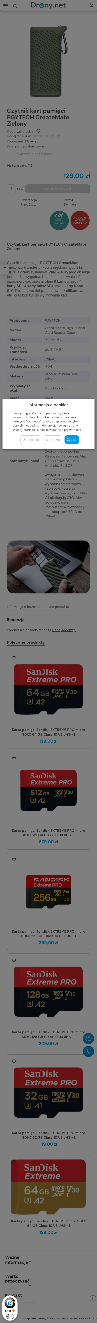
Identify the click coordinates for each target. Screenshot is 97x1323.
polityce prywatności (66, 430)
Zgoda (71, 440)
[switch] (10, 1316)
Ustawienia (31, 440)
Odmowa (53, 440)
